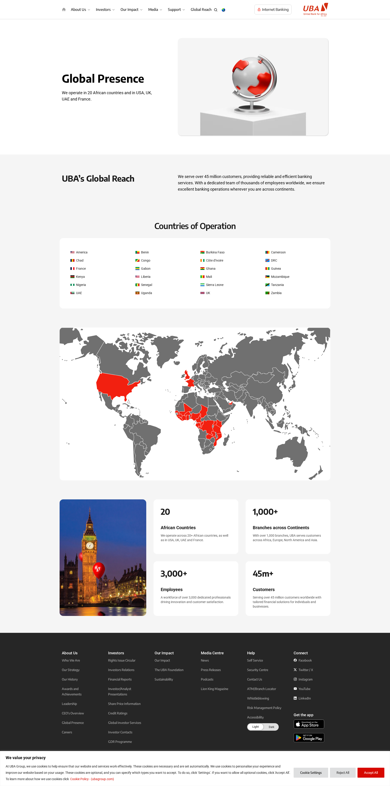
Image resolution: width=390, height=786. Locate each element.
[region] (195, 768)
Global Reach (201, 9)
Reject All (343, 772)
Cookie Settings (311, 772)
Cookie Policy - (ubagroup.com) (92, 779)
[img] (64, 9)
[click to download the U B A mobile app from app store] (309, 724)
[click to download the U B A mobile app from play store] (309, 737)
